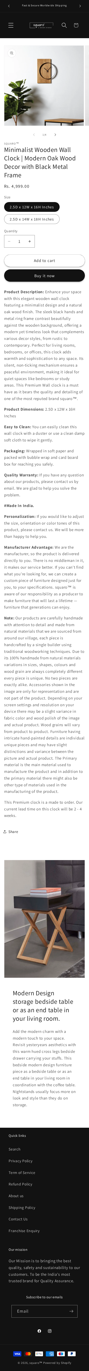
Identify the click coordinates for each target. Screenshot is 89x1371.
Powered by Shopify (57, 1363)
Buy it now (44, 275)
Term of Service (22, 1172)
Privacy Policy (21, 1160)
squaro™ (35, 1363)
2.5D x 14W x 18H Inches (32, 219)
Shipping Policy (22, 1207)
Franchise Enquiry (24, 1230)
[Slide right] (55, 135)
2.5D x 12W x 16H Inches (32, 206)
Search (15, 1149)
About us (16, 1195)
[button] (11, 25)
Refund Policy (20, 1184)
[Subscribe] (71, 1311)
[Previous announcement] (9, 6)
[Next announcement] (80, 6)
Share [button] (13, 831)
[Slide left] (34, 135)
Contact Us (18, 1218)
